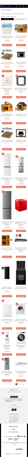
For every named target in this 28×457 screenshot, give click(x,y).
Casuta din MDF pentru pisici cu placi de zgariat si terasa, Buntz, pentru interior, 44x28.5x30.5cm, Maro (7, 115)
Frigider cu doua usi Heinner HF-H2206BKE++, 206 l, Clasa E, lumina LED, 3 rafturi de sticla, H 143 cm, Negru (7, 287)
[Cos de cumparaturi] (23, 6)
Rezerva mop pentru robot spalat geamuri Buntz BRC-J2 (21, 88)
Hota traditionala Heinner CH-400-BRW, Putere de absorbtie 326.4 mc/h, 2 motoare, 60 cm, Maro (21, 248)
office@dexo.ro (14, 421)
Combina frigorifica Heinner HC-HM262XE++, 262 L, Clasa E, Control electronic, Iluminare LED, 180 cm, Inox (7, 222)
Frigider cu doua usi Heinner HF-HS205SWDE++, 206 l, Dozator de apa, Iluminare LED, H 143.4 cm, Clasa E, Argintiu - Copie (7, 372)
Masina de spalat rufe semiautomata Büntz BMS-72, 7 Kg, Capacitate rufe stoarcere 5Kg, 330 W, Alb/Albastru (7, 36)
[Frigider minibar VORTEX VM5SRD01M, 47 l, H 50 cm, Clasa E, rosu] (21, 205)
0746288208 (15, 420)
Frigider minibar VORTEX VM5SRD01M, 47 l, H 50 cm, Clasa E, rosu (21, 222)
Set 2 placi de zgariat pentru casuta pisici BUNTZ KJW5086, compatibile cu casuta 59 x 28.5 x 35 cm (7, 62)
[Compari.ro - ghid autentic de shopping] (9, 449)
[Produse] (2, 6)
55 (23, 384)
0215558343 (15, 418)
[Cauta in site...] (26, 6)
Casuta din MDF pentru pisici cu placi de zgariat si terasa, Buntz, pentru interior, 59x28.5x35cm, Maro (21, 36)
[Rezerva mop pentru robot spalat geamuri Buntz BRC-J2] (21, 80)
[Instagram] (15, 410)
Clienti (13, 429)
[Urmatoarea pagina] (25, 384)
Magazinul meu (13, 426)
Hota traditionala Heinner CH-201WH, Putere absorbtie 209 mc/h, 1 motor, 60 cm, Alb (21, 372)
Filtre (8, 19)
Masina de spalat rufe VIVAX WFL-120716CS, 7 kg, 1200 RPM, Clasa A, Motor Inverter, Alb (21, 320)
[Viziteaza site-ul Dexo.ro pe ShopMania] (19, 449)
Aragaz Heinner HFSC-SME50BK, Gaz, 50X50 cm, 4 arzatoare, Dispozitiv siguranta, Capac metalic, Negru (21, 287)
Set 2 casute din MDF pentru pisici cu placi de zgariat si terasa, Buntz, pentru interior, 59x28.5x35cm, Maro (7, 248)
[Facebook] (13, 410)
